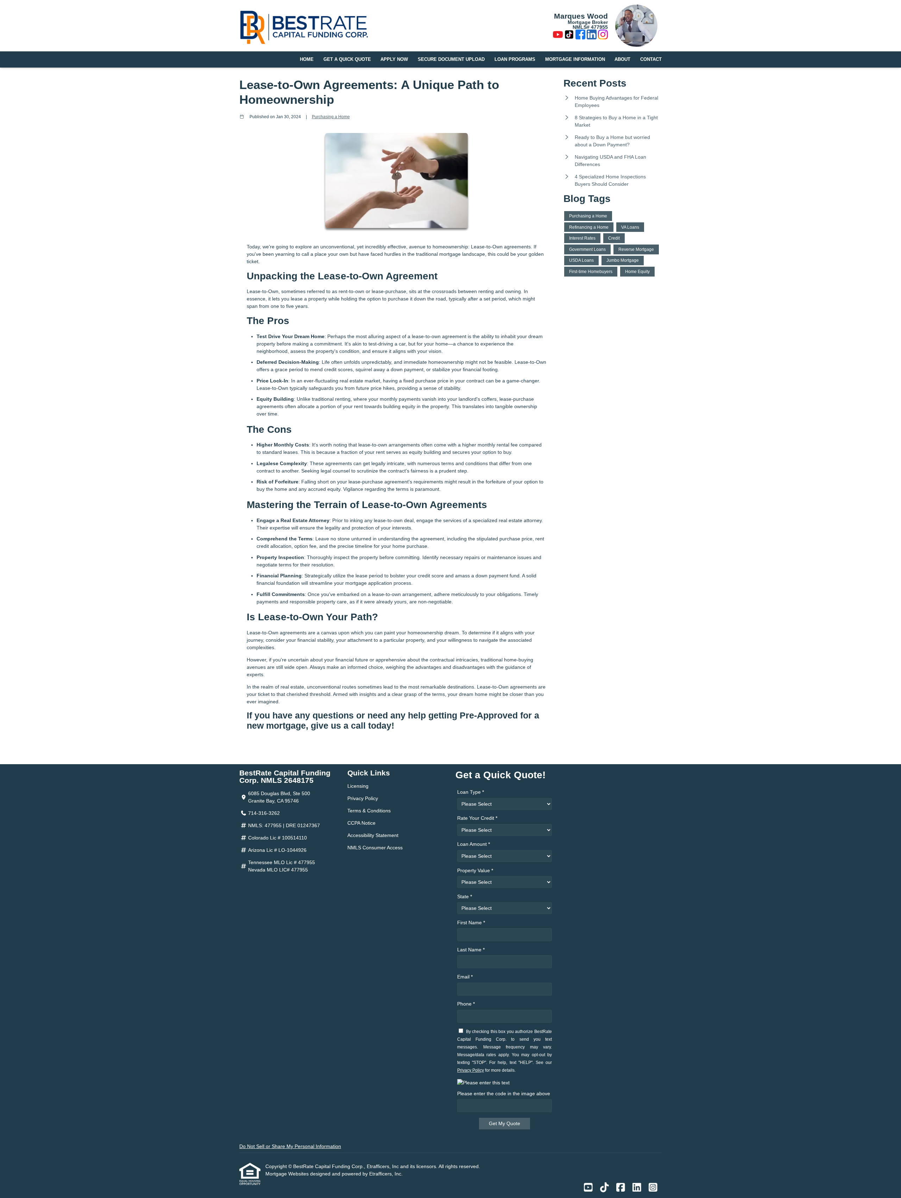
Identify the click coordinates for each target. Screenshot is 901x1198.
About (622, 59)
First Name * (471, 922)
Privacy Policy (362, 798)
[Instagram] (603, 36)
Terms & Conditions (369, 810)
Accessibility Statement (372, 835)
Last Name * (471, 949)
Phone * (466, 1004)
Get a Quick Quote (347, 59)
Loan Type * (470, 792)
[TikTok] (569, 36)
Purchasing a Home (331, 116)
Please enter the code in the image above (503, 1093)
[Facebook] (580, 36)
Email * (465, 977)
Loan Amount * (473, 844)
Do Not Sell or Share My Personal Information (290, 1146)
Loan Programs (514, 59)
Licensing (357, 786)
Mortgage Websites (287, 1174)
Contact (651, 59)
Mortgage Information (575, 59)
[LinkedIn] (592, 36)
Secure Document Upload (451, 59)
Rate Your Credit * (477, 818)
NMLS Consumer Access (375, 847)
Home (307, 59)
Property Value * (475, 870)
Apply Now (394, 59)
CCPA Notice (361, 823)
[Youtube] (558, 36)
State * (464, 896)
